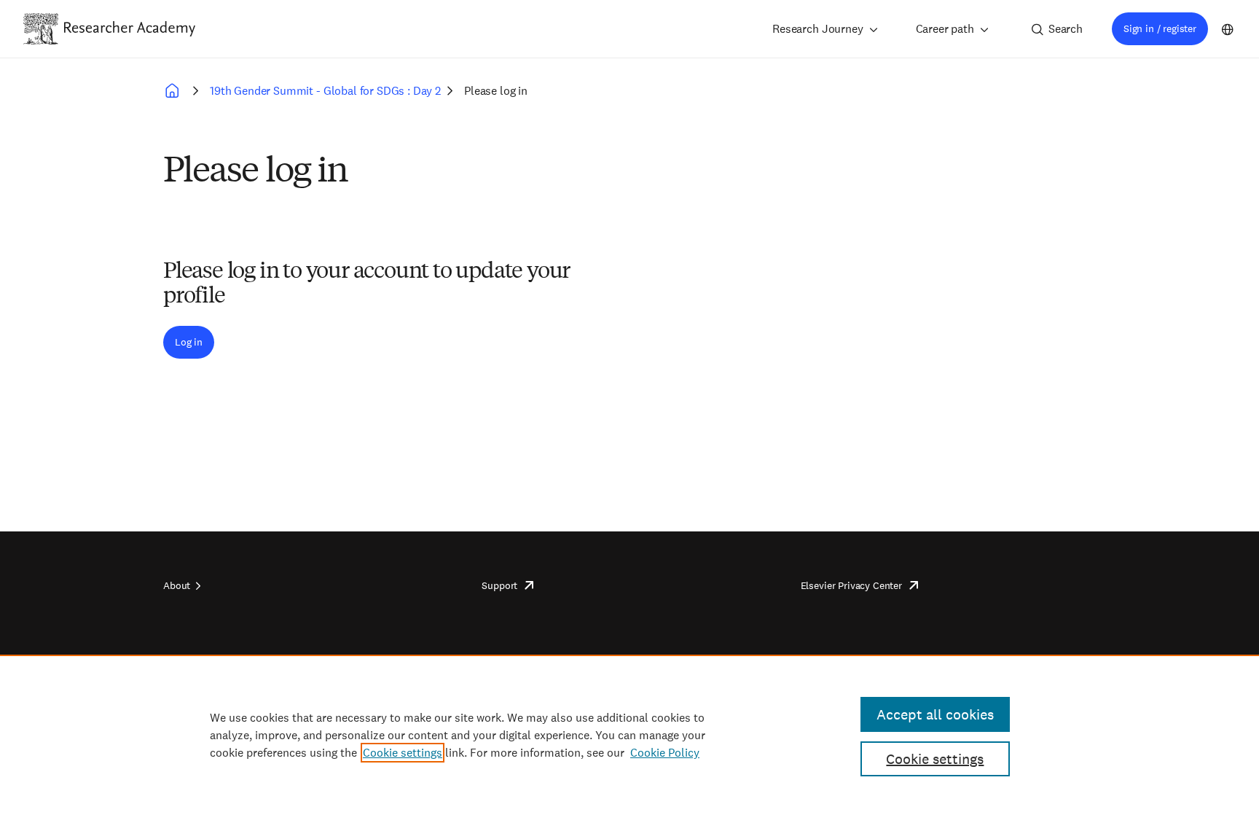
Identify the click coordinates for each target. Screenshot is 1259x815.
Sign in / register (1159, 28)
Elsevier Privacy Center (851, 585)
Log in (189, 341)
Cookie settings (402, 752)
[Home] (129, 28)
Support (499, 585)
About (176, 585)
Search (1065, 28)
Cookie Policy (664, 752)
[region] (629, 735)
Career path (945, 28)
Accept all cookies (935, 714)
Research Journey (817, 28)
